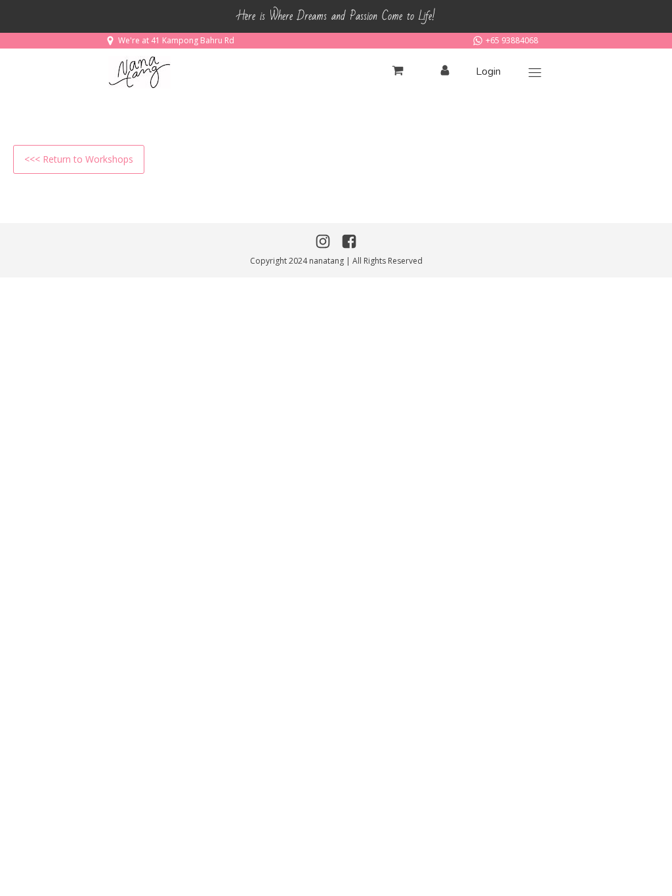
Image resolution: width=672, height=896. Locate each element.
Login (488, 71)
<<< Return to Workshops (78, 159)
